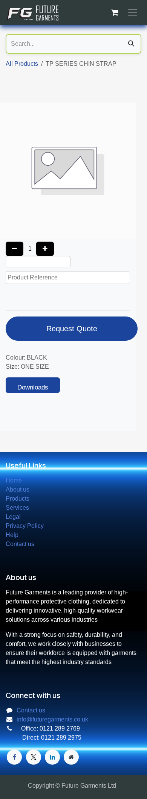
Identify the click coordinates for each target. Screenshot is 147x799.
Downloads (32, 387)
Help (12, 535)
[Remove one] (14, 249)
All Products (22, 64)
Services (17, 507)
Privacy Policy (25, 526)
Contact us (20, 544)
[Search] (131, 44)
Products (17, 498)
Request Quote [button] (71, 328)
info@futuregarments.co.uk (52, 719)
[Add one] (45, 249)
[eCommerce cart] (115, 12)
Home (14, 480)
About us (17, 489)
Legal (13, 517)
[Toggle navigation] (132, 12)
